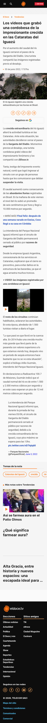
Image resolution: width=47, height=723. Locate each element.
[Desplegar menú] (4, 3)
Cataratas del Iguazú (15, 474)
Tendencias (19, 17)
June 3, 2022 (31, 454)
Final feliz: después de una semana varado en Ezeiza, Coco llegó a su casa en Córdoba (22, 219)
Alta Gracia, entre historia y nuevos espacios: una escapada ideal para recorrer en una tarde (21, 575)
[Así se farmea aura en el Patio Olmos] (23, 500)
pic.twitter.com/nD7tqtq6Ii (22, 445)
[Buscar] (11, 4)
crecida (34, 474)
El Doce (6, 17)
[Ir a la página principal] (23, 4)
